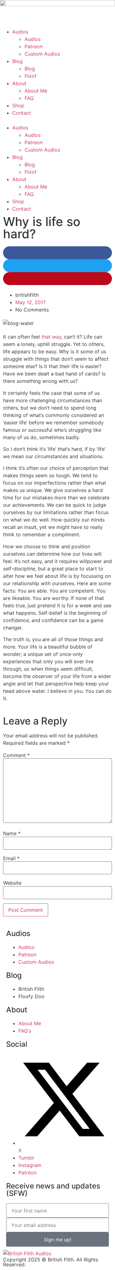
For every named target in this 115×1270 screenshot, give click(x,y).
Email (11, 858)
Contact (21, 113)
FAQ (29, 98)
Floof (30, 76)
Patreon (34, 46)
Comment (16, 755)
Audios (20, 32)
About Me (36, 91)
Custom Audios (42, 54)
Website (12, 882)
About (19, 83)
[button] (57, 120)
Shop (18, 105)
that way (51, 337)
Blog (17, 61)
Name (12, 833)
